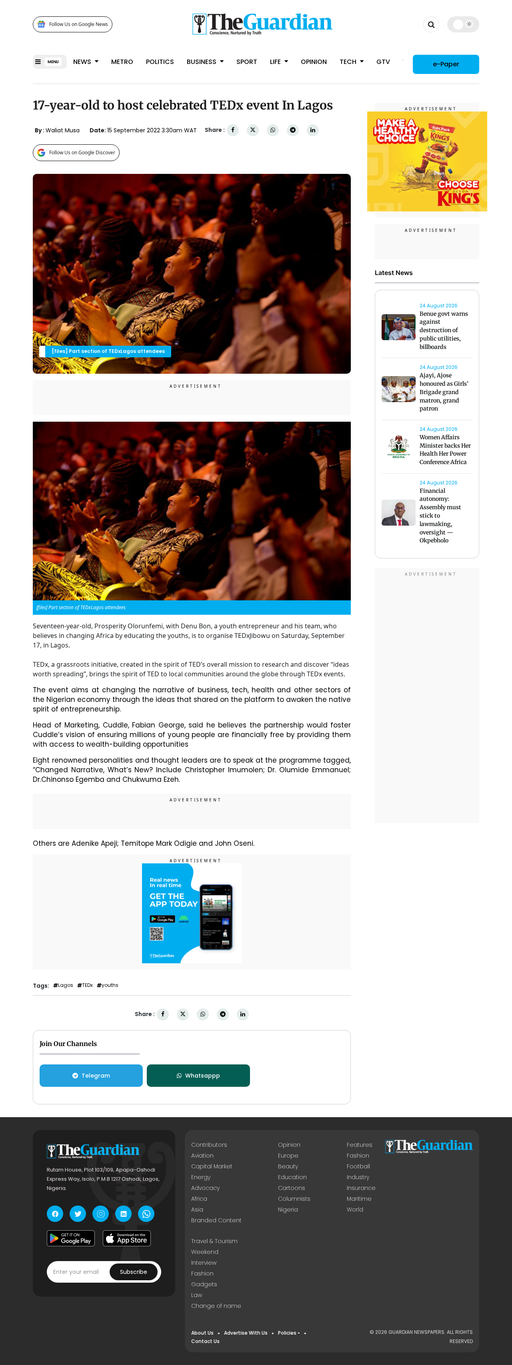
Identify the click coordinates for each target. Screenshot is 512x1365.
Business (202, 61)
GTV (383, 61)
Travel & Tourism (214, 1241)
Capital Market (211, 1166)
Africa (199, 1199)
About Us (202, 1332)
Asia (197, 1210)
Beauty (288, 1166)
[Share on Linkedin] (312, 130)
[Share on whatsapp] (272, 130)
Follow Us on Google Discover (82, 152)
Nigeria (288, 1210)
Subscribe (133, 1272)
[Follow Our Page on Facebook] (55, 1214)
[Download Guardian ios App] (127, 1238)
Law (196, 1295)
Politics (160, 61)
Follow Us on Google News (78, 24)
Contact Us (205, 1341)
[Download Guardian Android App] (71, 1238)
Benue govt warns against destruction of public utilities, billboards (444, 330)
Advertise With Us (246, 1332)
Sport (246, 61)
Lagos (65, 985)
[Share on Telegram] (293, 130)
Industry (358, 1177)
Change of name (216, 1306)
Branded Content (216, 1220)
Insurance (361, 1188)
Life (276, 61)
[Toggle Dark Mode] (463, 24)
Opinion (314, 61)
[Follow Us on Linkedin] (123, 1214)
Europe (288, 1156)
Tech (349, 61)
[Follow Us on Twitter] (78, 1214)
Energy (200, 1177)
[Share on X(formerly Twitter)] (253, 130)
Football (358, 1166)
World (355, 1210)
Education (292, 1177)
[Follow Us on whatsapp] (146, 1214)
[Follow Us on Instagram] (100, 1214)
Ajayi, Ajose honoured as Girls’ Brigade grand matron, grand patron (444, 392)
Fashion (358, 1156)
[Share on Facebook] (232, 130)
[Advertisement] (427, 697)
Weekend (204, 1252)
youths (110, 985)
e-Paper (446, 63)
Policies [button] (287, 1332)
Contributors (209, 1145)
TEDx (87, 985)
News (83, 61)
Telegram (96, 1076)
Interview (203, 1263)
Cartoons (291, 1188)
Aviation (202, 1156)
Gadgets (204, 1284)
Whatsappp (202, 1076)
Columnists (294, 1199)
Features (359, 1145)
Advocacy (205, 1188)
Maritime (359, 1199)
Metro (122, 61)
